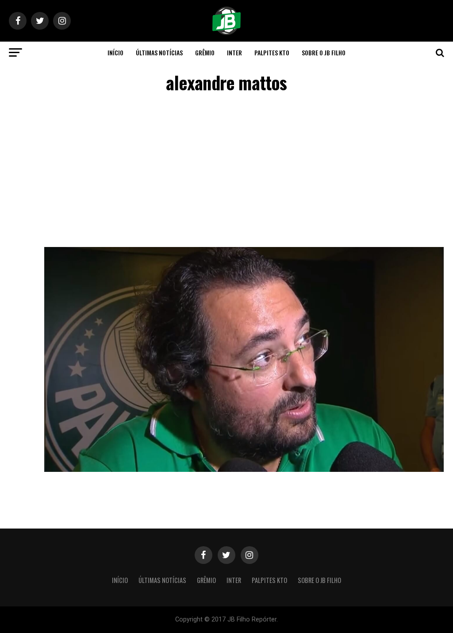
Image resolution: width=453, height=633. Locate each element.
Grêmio (205, 52)
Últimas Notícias (159, 52)
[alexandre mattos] (244, 469)
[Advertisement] (226, 172)
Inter (234, 52)
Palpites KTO (271, 52)
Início (115, 52)
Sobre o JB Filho (324, 52)
